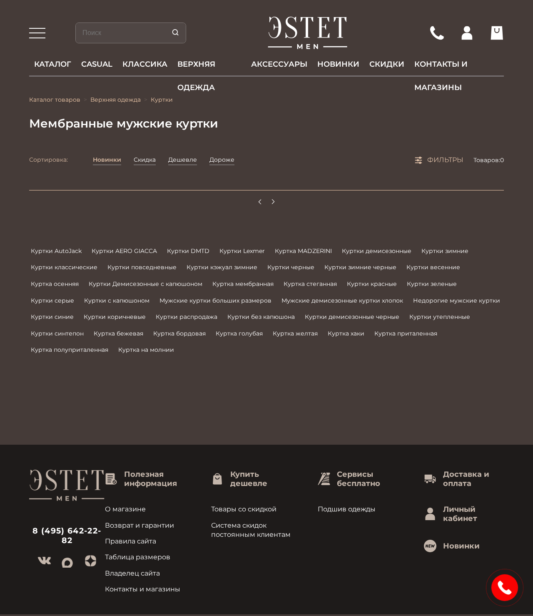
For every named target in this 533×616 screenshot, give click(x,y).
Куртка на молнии (146, 349)
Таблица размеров (137, 557)
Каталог (52, 64)
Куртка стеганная (310, 284)
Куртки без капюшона (261, 317)
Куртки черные (290, 267)
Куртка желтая (295, 333)
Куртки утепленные (439, 317)
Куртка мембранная (243, 284)
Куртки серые (52, 300)
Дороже (221, 159)
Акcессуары (279, 64)
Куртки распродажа (186, 317)
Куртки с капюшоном (116, 300)
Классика (144, 64)
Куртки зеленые (432, 284)
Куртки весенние (433, 267)
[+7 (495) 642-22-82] (437, 33)
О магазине (125, 509)
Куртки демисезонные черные (352, 317)
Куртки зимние (444, 251)
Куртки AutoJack (56, 251)
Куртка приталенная (405, 333)
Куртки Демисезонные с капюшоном (145, 284)
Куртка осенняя (55, 284)
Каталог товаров (54, 99)
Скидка (145, 159)
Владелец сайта (132, 573)
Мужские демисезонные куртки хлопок (342, 300)
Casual (96, 64)
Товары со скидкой (243, 509)
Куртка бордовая (179, 333)
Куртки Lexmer (242, 251)
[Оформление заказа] (497, 33)
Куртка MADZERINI (303, 251)
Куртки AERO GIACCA (124, 251)
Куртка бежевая (118, 333)
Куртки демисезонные (376, 251)
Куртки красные (372, 284)
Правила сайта (130, 541)
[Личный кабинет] (467, 33)
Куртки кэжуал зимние (222, 267)
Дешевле (182, 159)
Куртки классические (64, 267)
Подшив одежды (347, 509)
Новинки (338, 64)
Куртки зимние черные (360, 267)
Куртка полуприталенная (69, 349)
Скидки (386, 64)
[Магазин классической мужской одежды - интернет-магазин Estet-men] (308, 33)
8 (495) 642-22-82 (66, 535)
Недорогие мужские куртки (456, 300)
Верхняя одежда (196, 68)
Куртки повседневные (142, 267)
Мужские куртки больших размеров (215, 300)
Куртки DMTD (188, 251)
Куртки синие (52, 317)
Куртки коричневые (115, 317)
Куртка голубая (239, 333)
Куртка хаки (346, 333)
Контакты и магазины (441, 68)
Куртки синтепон (57, 333)
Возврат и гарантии (139, 525)
